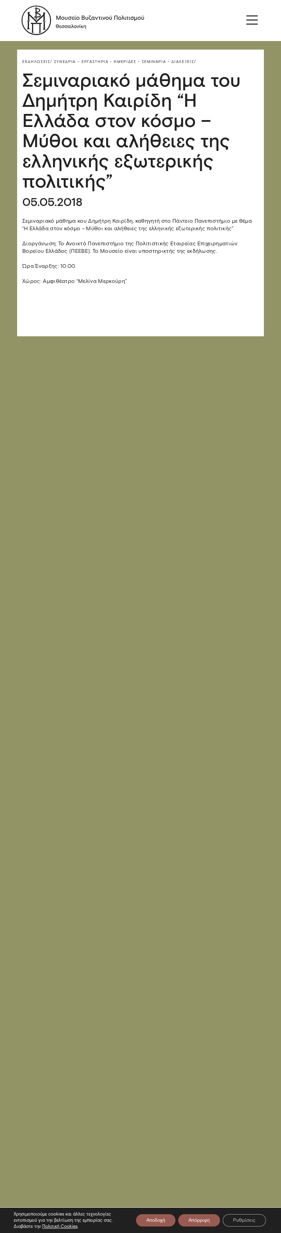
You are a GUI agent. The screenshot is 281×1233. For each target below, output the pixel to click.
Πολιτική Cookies (59, 1226)
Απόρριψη (199, 1220)
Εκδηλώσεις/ (37, 61)
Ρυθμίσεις (244, 1220)
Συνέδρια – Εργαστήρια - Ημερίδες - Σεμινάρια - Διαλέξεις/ (125, 61)
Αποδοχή (155, 1220)
